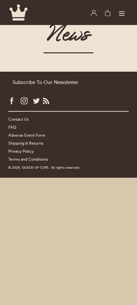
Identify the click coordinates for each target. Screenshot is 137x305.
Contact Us (18, 119)
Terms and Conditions (28, 159)
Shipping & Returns (25, 143)
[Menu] (122, 12)
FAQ (12, 127)
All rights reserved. (65, 167)
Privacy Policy (21, 151)
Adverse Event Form (26, 135)
